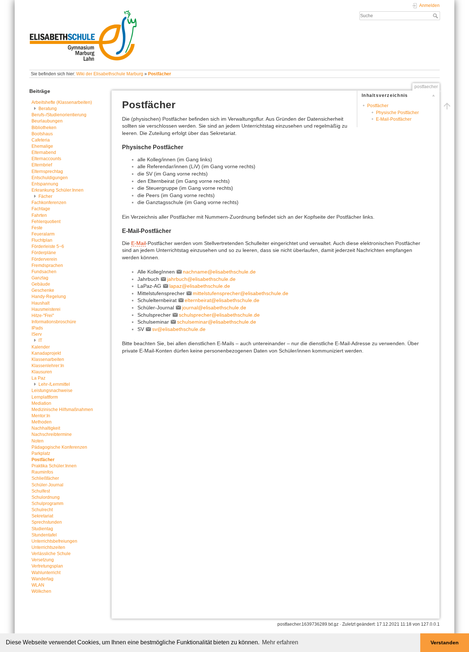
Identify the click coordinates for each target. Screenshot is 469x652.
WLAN (38, 585)
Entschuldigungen (50, 177)
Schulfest (41, 491)
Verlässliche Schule (51, 553)
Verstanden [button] (445, 642)
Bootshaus (42, 133)
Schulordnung (46, 497)
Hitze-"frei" (43, 315)
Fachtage (41, 208)
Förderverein (44, 259)
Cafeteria (41, 140)
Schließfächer (45, 478)
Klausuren (42, 371)
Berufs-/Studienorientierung (59, 114)
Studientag (42, 528)
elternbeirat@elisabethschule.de (222, 300)
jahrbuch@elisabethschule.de (201, 279)
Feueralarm (43, 234)
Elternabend (44, 152)
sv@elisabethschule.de (179, 329)
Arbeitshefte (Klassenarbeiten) (62, 102)
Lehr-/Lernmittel (54, 384)
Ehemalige (42, 146)
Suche (436, 15)
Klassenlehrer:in (48, 365)
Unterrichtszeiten (48, 547)
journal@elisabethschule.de (214, 307)
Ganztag (40, 277)
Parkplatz (41, 453)
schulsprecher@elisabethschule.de (219, 315)
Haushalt (40, 303)
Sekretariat (42, 516)
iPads (37, 328)
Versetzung (43, 559)
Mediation (41, 403)
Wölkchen (41, 591)
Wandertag (42, 578)
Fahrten (39, 215)
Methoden (42, 422)
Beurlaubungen (47, 121)
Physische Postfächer (397, 112)
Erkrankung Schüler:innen (58, 190)
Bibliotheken (44, 127)
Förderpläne (44, 252)
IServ (37, 334)
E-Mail (138, 243)
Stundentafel (44, 535)
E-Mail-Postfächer (393, 119)
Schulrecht (42, 509)
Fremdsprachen (47, 265)
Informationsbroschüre (54, 321)
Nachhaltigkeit (46, 428)
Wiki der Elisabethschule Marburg (109, 73)
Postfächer (159, 73)
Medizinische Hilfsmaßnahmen (62, 409)
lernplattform (45, 397)
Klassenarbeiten (48, 359)
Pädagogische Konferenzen (59, 447)
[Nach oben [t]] (447, 106)
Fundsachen (44, 271)
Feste (37, 227)
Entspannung (45, 183)
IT (40, 340)
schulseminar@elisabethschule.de (216, 322)
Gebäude (41, 284)
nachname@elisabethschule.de (219, 272)
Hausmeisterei (46, 309)
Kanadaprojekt (46, 353)
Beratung (47, 108)
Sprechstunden (47, 522)
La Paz (38, 378)
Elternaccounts (46, 158)
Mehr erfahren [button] (280, 642)
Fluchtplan (42, 240)
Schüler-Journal (47, 484)
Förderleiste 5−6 (48, 246)
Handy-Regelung (49, 296)
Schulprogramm (47, 503)
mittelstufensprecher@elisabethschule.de (240, 293)
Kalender (41, 347)
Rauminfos (42, 472)
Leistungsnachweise (52, 390)
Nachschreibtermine (52, 434)
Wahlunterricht (46, 572)
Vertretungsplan (47, 566)
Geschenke (43, 290)
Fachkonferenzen (49, 202)
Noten (38, 441)
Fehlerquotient (46, 221)
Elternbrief (42, 164)
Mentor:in (41, 415)
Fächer (45, 196)
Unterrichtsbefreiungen (54, 541)
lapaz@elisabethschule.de (199, 286)
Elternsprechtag (47, 171)
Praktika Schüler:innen (54, 465)
